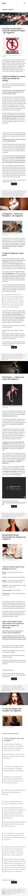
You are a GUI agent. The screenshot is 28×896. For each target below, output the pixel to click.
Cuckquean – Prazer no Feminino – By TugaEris (12, 214)
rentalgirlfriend (8, 689)
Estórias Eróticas (20, 354)
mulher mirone (20, 356)
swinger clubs (18, 194)
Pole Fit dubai (13, 516)
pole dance (9, 516)
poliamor (3, 358)
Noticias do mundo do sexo (7, 192)
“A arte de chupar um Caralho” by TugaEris (12, 709)
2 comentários (20, 195)
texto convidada (20, 516)
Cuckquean (10, 273)
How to (11, 893)
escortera (12, 191)
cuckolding (10, 356)
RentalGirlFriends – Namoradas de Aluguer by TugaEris (14, 537)
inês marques (16, 514)
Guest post (17, 688)
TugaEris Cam (12, 195)
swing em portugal (12, 194)
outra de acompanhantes (13, 632)
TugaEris (8, 195)
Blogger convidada (5, 891)
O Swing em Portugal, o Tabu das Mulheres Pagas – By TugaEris (13, 30)
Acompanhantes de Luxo (21, 191)
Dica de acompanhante (20, 891)
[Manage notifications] (3, 892)
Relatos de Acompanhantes (7, 890)
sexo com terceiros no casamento (12, 358)
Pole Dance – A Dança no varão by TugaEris (13, 378)
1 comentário (5, 359)
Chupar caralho (12, 891)
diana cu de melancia (10, 688)
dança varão (11, 514)
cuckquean (15, 356)
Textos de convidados (17, 192)
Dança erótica (6, 514)
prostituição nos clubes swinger (12, 193)
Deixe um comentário (11, 517)
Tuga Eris (19, 689)
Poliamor (17, 263)
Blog (4, 3)
